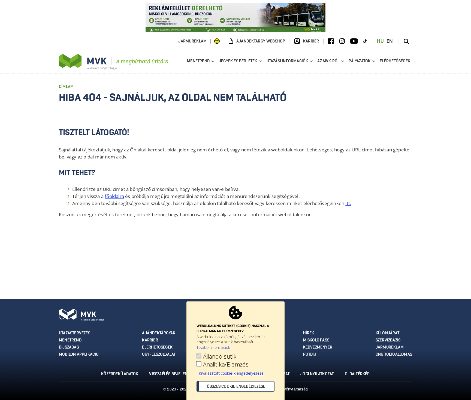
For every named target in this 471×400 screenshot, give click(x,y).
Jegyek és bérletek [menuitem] (237, 62)
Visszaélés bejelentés (171, 374)
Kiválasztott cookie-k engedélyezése (231, 373)
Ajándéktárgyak (158, 333)
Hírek (308, 333)
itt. (348, 203)
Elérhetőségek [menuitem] (395, 61)
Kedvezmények (317, 347)
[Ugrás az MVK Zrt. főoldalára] (113, 62)
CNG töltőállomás (394, 354)
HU (380, 41)
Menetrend (70, 340)
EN (390, 41)
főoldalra (114, 196)
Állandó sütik (219, 356)
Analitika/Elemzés (226, 364)
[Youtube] (354, 41)
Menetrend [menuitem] (198, 62)
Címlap (66, 87)
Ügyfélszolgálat (159, 354)
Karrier (150, 340)
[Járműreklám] (235, 17)
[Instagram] (342, 41)
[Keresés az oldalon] (406, 41)
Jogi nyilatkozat (317, 374)
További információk (213, 347)
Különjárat (387, 333)
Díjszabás (69, 347)
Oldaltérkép (357, 374)
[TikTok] (365, 41)
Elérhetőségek (157, 347)
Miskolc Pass (316, 340)
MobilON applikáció (79, 354)
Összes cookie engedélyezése (236, 386)
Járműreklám (192, 41)
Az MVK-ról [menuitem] (327, 62)
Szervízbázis (388, 340)
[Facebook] (331, 41)
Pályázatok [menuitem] (358, 62)
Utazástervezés (74, 333)
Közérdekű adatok (119, 374)
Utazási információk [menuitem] (286, 62)
